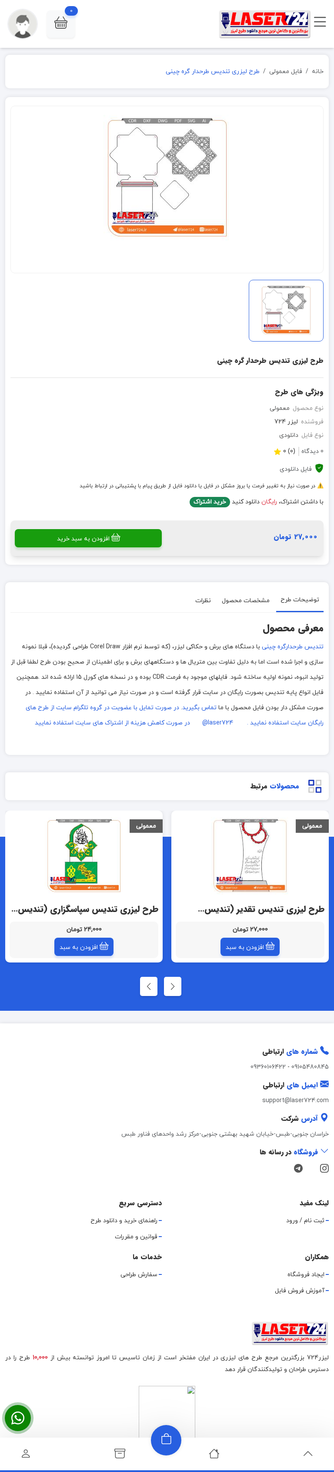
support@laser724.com (295, 1100)
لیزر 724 (286, 422)
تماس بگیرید (199, 708)
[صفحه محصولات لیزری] (119, 1456)
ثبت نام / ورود (305, 1221)
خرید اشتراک (210, 502)
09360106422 (268, 1067)
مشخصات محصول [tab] (246, 600)
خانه (318, 71)
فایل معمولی (285, 71)
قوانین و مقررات (136, 1237)
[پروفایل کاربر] (25, 1456)
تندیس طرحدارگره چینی (293, 647)
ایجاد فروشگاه (305, 1275)
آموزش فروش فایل (299, 1291)
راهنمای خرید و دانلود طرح (123, 1221)
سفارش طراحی (138, 1275)
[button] (61, 24)
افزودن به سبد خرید (83, 539)
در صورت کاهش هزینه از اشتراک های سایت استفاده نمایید (112, 723)
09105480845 (310, 1067)
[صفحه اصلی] (214, 1456)
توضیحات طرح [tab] (300, 600)
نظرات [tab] (203, 600)
